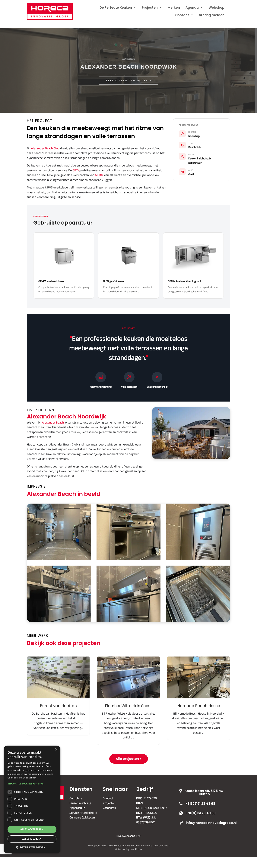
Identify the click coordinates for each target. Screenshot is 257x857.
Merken (174, 7)
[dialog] (32, 799)
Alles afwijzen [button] (32, 838)
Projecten (150, 7)
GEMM (99, 175)
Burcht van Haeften (58, 677)
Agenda (192, 7)
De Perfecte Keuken (116, 7)
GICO (75, 170)
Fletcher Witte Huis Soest (128, 677)
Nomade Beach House (198, 677)
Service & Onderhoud (83, 812)
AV (139, 835)
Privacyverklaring (125, 835)
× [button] (56, 749)
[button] (32, 783)
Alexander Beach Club (45, 148)
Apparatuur (77, 807)
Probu (138, 849)
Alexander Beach (53, 422)
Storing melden (211, 15)
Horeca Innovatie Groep (54, 7)
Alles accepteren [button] (31, 829)
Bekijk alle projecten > (128, 80)
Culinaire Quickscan (82, 817)
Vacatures (109, 807)
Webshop (216, 7)
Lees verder (29, 777)
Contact (182, 15)
